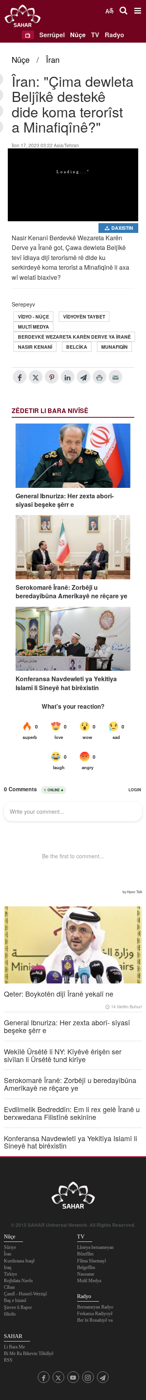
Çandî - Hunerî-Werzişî (25, 1294)
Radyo (114, 34)
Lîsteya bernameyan (95, 1247)
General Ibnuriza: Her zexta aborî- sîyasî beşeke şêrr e (65, 500)
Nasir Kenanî (35, 346)
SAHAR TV (73, 1197)
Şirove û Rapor (18, 1307)
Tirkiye (10, 1274)
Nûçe (78, 34)
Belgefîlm (86, 1267)
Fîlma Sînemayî (91, 1261)
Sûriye (10, 1247)
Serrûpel (52, 34)
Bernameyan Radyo (95, 1307)
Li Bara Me (14, 1347)
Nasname (85, 1274)
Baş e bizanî (15, 1300)
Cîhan (9, 1287)
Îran (53, 59)
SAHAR (25, 17)
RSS (8, 1360)
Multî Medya (33, 326)
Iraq (7, 1267)
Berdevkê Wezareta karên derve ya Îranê (74, 336)
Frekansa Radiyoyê (95, 1313)
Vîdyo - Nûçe (33, 316)
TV (95, 34)
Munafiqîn (114, 346)
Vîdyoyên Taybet (84, 316)
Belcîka (76, 346)
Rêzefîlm (85, 1254)
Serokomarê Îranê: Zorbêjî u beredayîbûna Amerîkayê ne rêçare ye (71, 591)
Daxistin (121, 227)
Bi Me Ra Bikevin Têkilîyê (28, 1353)
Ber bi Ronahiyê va (95, 1320)
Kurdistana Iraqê (19, 1261)
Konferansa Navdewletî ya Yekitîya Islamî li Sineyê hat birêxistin (66, 683)
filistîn (10, 1314)
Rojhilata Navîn (18, 1280)
